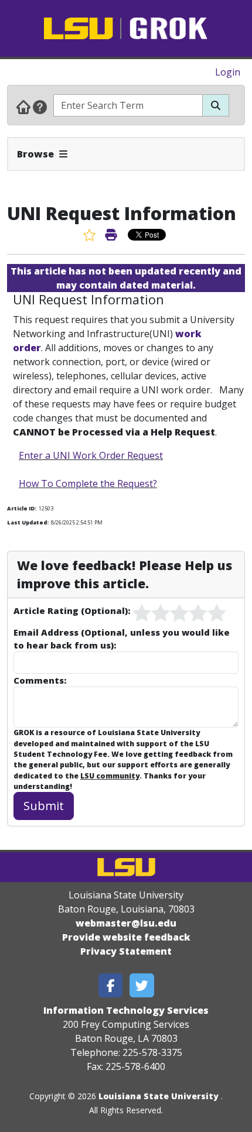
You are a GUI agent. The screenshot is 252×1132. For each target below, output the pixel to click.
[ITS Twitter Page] (142, 985)
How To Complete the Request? (88, 483)
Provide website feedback (126, 937)
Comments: (39, 680)
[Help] (40, 106)
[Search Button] (215, 105)
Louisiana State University (158, 1096)
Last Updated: (28, 522)
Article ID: (21, 508)
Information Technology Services (126, 1010)
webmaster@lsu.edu (126, 923)
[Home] (23, 106)
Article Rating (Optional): (71, 610)
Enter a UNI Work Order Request (91, 455)
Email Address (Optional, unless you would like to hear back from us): (121, 638)
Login (227, 72)
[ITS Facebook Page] (110, 985)
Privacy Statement (126, 951)
